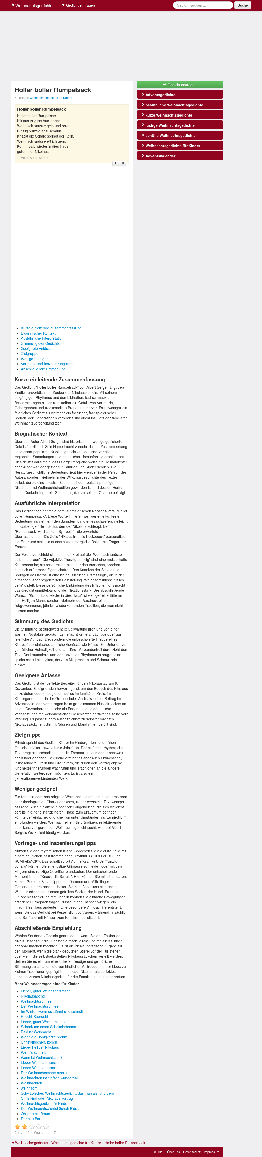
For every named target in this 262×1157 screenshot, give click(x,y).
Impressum (211, 1152)
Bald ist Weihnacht (36, 1031)
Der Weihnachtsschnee (40, 1006)
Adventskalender (160, 155)
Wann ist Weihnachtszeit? (41, 1057)
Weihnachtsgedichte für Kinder (51, 97)
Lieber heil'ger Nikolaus (40, 1047)
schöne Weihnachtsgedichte (170, 135)
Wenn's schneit (33, 1052)
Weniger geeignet (35, 358)
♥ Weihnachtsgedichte (30, 1142)
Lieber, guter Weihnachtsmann (46, 990)
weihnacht (29, 1088)
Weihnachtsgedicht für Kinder (45, 1103)
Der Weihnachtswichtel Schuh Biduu (50, 1108)
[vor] (122, 163)
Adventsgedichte (160, 94)
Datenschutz (192, 1152)
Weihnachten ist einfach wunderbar (49, 1077)
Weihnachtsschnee (36, 1001)
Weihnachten (31, 1082)
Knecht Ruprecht (34, 1016)
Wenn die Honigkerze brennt (44, 1036)
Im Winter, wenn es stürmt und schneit (52, 1011)
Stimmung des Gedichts (40, 343)
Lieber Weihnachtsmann (40, 1062)
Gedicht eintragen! (182, 84)
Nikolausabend (33, 996)
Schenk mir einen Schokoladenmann (50, 1026)
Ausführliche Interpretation (42, 338)
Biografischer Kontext (38, 333)
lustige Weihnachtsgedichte (170, 125)
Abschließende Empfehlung (43, 368)
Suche (243, 5)
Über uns (173, 1152)
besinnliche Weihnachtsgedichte (174, 104)
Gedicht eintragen (80, 5)
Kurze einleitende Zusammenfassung (51, 327)
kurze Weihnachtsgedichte (168, 115)
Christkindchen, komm (39, 1042)
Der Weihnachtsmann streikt (44, 1072)
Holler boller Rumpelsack (125, 1142)
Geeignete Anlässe (36, 348)
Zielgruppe (29, 353)
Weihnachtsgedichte (33, 5)
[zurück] (115, 163)
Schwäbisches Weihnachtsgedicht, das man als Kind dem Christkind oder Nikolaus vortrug (67, 1096)
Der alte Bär (30, 1118)
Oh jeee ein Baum (35, 1113)
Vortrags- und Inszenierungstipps (47, 363)
